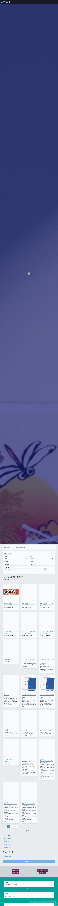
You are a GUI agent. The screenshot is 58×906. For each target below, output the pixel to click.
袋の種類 (6, 562)
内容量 (31, 562)
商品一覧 (10, 547)
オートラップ (8, 659)
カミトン (6, 695)
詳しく (29, 888)
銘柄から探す (7, 841)
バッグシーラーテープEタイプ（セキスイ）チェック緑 (47, 760)
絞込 (45, 570)
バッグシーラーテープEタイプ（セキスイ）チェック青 (29, 804)
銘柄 (31, 556)
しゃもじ (24, 730)
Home (5, 547)
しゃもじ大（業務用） (47, 730)
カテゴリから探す (8, 838)
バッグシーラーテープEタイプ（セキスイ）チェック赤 (11, 804)
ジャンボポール (8, 759)
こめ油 (6, 730)
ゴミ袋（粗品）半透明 (47, 695)
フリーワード (7, 567)
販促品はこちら (29, 861)
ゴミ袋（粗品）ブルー (29, 695)
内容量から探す (7, 847)
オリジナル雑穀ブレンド (47, 660)
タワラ (24, 759)
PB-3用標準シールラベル (10, 605)
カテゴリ (6, 556)
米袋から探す (7, 844)
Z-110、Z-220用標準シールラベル (28, 632)
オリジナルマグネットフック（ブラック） (29, 660)
